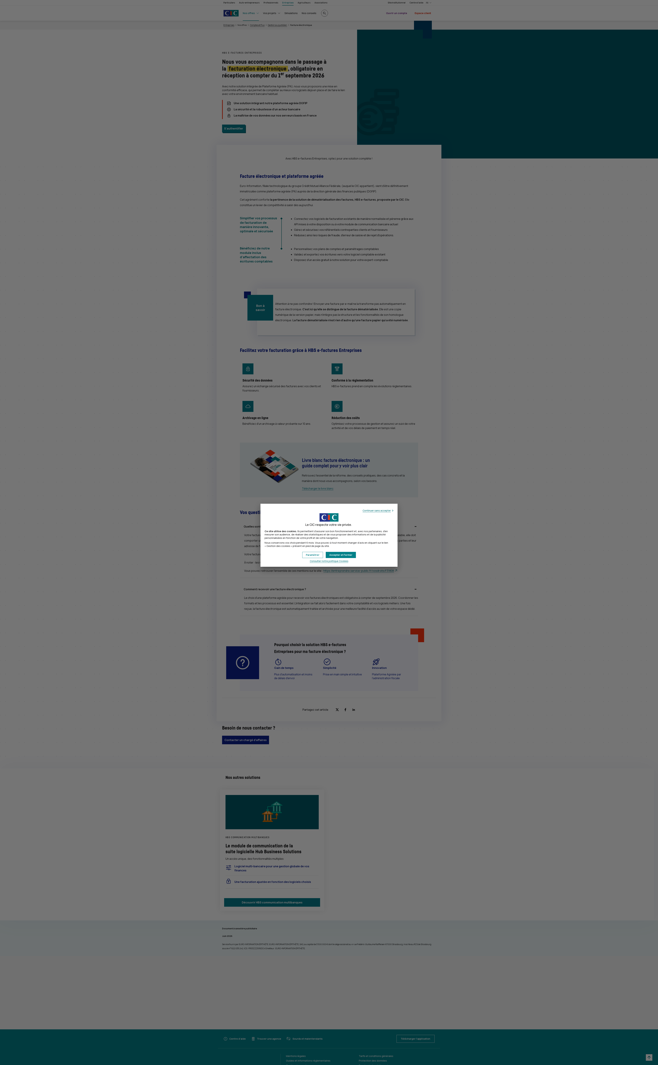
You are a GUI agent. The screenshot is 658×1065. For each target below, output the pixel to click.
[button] (341, 555)
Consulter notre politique (329, 561)
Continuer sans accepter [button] (377, 510)
